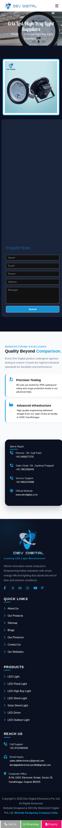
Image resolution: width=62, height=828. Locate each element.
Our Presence (16, 637)
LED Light (13, 676)
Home (15, 34)
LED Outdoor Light (18, 720)
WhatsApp (32, 824)
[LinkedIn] (21, 588)
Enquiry (52, 824)
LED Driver (14, 712)
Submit (33, 309)
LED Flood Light (17, 683)
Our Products (15, 615)
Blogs (11, 630)
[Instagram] (28, 588)
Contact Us (14, 644)
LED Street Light (17, 698)
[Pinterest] (43, 588)
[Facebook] (6, 588)
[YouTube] (36, 588)
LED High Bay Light (19, 691)
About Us (13, 608)
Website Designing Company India (36, 812)
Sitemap (12, 623)
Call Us (11, 824)
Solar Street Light (18, 705)
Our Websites (15, 651)
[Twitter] (13, 588)
